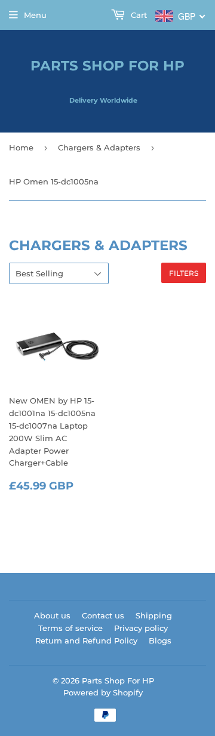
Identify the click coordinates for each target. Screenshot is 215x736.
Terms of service (70, 628)
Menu (35, 15)
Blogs (160, 640)
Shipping (154, 615)
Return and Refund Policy (86, 640)
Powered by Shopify (103, 692)
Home (21, 147)
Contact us (103, 615)
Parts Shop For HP (107, 65)
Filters (183, 273)
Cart (137, 15)
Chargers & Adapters (99, 147)
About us (52, 615)
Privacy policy (141, 628)
